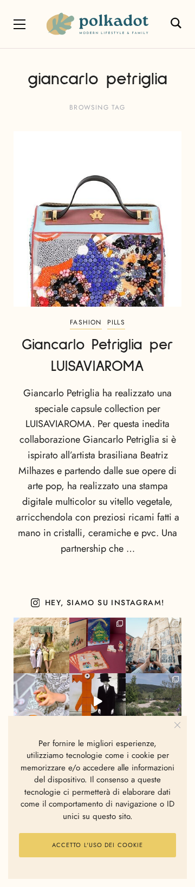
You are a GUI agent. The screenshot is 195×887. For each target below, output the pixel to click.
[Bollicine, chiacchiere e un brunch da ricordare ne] (153, 701)
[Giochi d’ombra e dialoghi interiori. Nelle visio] (97, 701)
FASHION (85, 322)
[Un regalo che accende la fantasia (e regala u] (41, 701)
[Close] (177, 725)
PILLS (116, 322)
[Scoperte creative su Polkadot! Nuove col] (153, 645)
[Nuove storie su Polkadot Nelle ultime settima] (41, 645)
